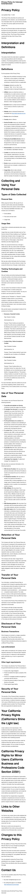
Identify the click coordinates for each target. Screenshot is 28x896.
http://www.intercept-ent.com (18, 113)
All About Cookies (5, 306)
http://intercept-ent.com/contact (11, 884)
